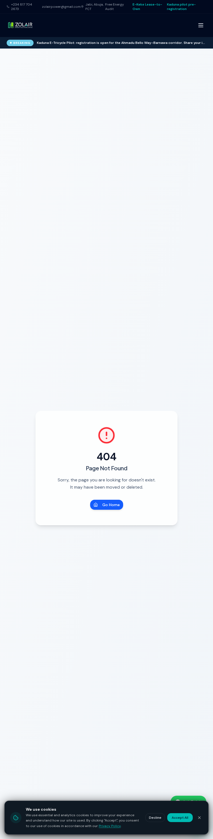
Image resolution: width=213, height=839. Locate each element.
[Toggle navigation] (200, 25)
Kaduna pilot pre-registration (181, 6)
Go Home (111, 504)
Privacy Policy (110, 826)
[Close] (199, 817)
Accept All (180, 817)
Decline (155, 817)
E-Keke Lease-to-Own (147, 6)
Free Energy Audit (114, 6)
